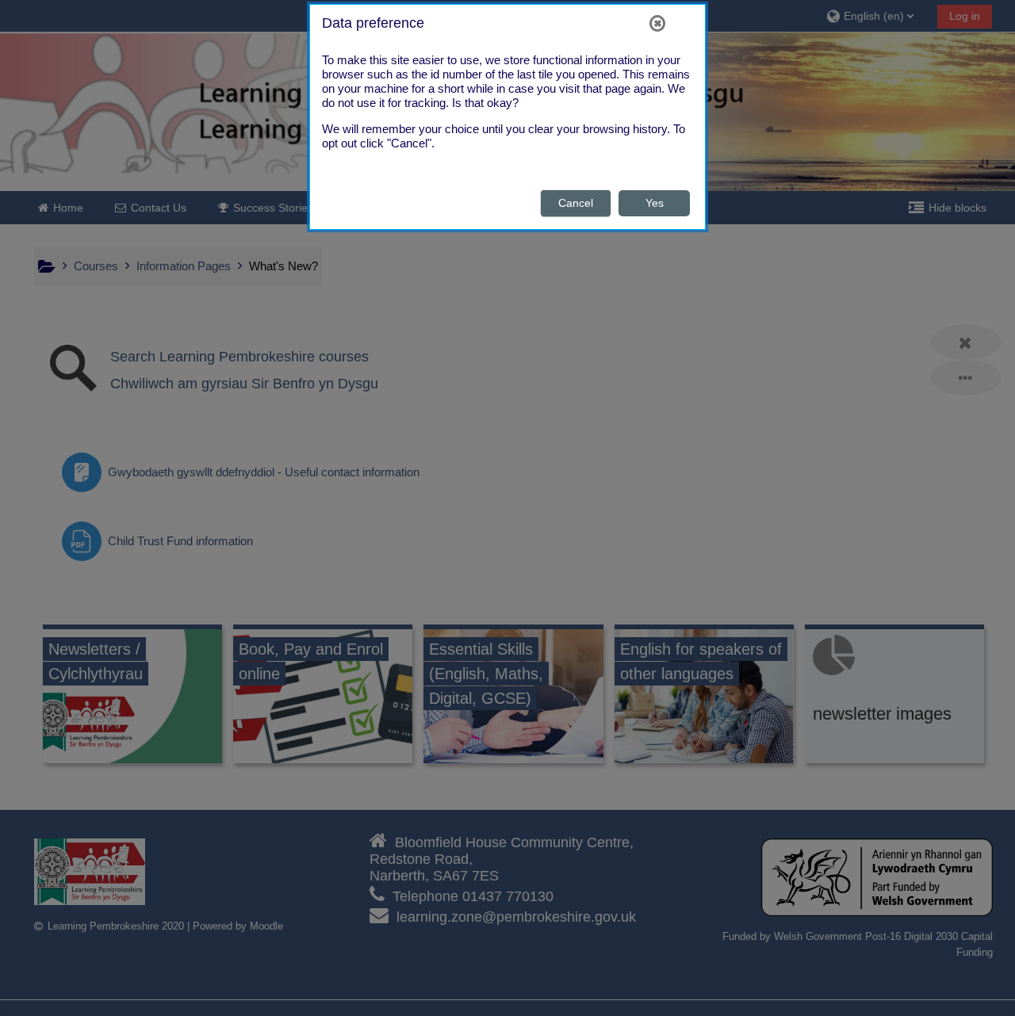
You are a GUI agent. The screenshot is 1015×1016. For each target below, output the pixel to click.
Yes (654, 203)
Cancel (575, 203)
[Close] (657, 23)
